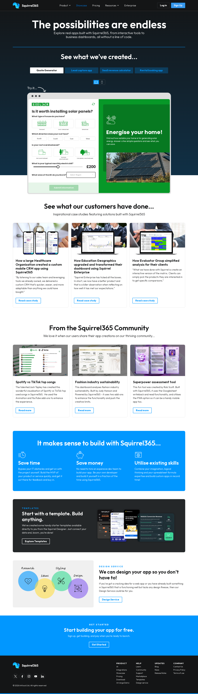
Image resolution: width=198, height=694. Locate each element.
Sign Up (178, 5)
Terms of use (178, 673)
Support (139, 673)
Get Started (99, 644)
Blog (157, 667)
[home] (25, 5)
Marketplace (141, 676)
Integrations (121, 670)
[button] (65, 5)
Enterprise (130, 5)
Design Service (110, 599)
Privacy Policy (179, 670)
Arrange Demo (122, 683)
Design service (142, 683)
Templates (140, 679)
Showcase (81, 5)
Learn (138, 667)
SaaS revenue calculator (116, 70)
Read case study (28, 300)
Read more (25, 410)
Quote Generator (47, 70)
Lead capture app (81, 70)
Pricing (96, 5)
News (157, 670)
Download (120, 679)
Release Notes (160, 673)
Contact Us (178, 667)
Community (141, 670)
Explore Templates (36, 541)
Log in (163, 5)
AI (117, 667)
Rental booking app (151, 70)
